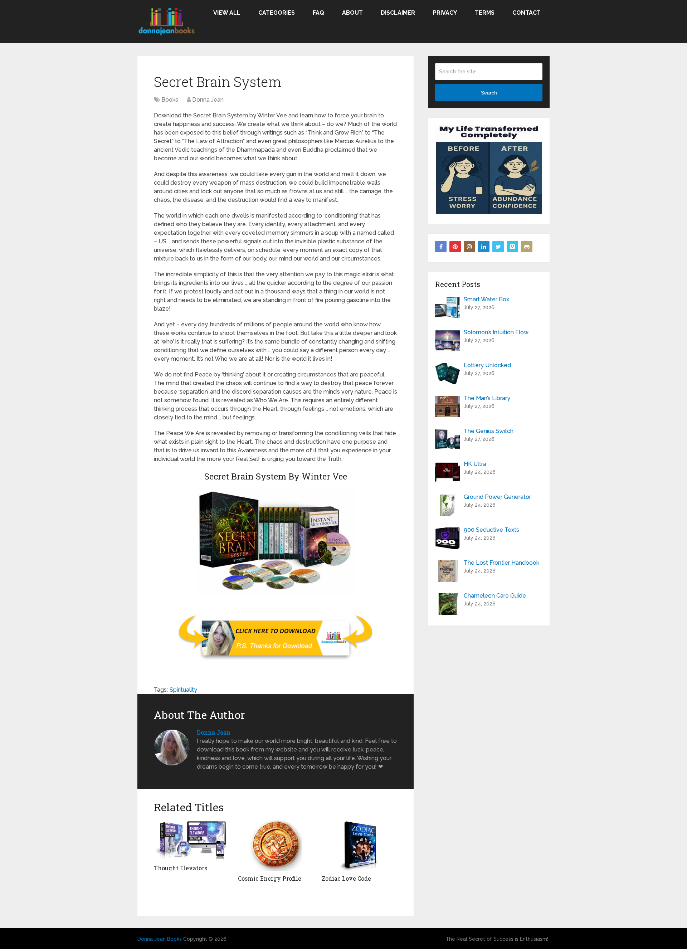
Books (169, 99)
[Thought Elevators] (191, 840)
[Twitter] (498, 246)
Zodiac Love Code (346, 878)
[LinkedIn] (483, 246)
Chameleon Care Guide (495, 595)
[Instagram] (469, 246)
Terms (484, 12)
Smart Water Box (486, 299)
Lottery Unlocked (487, 365)
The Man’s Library (487, 398)
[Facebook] (441, 246)
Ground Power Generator (497, 496)
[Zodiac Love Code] (359, 845)
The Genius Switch (488, 431)
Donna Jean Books (159, 939)
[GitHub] (526, 246)
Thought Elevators (180, 868)
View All (226, 12)
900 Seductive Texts (491, 529)
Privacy (445, 12)
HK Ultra (475, 464)
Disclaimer (398, 12)
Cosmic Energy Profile (269, 878)
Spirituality (183, 689)
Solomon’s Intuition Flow (496, 332)
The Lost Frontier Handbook (501, 562)
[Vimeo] (512, 246)
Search (489, 93)
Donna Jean (208, 99)
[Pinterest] (455, 246)
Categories (276, 12)
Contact (526, 12)
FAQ (318, 12)
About (352, 12)
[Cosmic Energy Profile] (275, 845)
